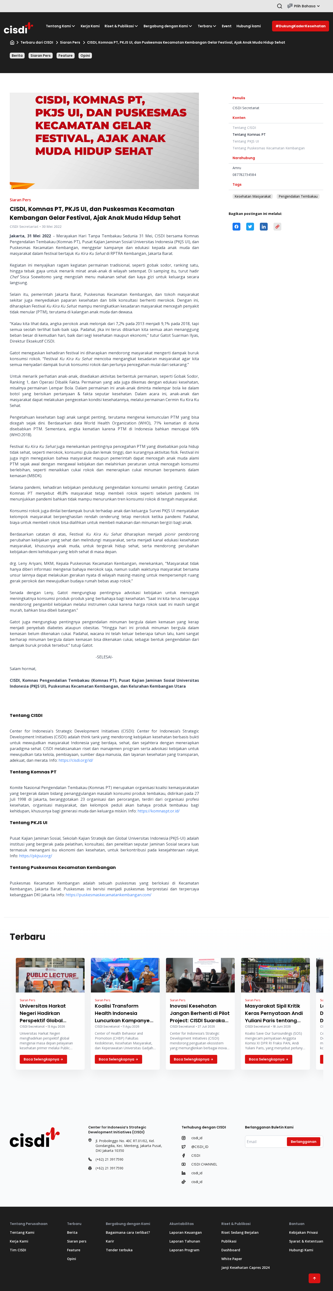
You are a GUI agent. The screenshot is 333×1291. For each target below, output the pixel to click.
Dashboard (230, 1250)
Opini (85, 55)
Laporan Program (184, 1250)
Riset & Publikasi (119, 26)
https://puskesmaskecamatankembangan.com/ (108, 894)
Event (227, 26)
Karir (110, 1241)
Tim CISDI (18, 1250)
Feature (66, 55)
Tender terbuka (119, 1250)
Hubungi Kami (301, 1250)
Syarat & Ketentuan (306, 1241)
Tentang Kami (58, 26)
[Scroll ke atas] (314, 1278)
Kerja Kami (90, 26)
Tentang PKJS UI (246, 141)
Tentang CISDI (244, 127)
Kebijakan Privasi (303, 1232)
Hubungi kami (248, 26)
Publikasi (228, 1241)
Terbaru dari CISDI (36, 42)
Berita (17, 55)
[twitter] (250, 227)
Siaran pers (76, 1241)
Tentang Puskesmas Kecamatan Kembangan (269, 148)
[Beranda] (12, 42)
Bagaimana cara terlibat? (128, 1232)
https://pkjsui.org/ (35, 855)
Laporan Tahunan (184, 1241)
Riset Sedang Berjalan (240, 1232)
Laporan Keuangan (185, 1232)
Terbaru (205, 26)
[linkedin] (264, 227)
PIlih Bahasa (304, 6)
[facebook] (236, 227)
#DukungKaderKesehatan (300, 26)
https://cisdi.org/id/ (76, 760)
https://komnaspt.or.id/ (158, 811)
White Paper (231, 1258)
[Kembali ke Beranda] (19, 26)
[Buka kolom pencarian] (280, 6)
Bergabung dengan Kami (166, 26)
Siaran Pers (70, 42)
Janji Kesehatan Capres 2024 (245, 1267)
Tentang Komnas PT (249, 134)
